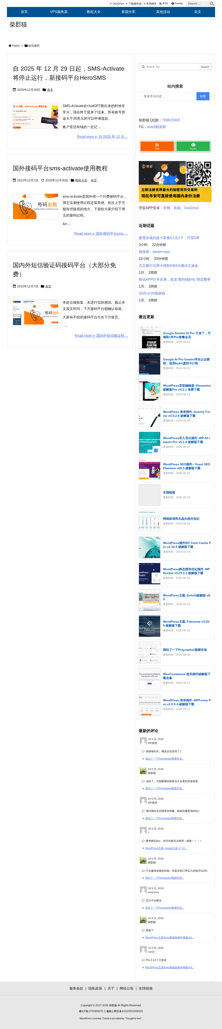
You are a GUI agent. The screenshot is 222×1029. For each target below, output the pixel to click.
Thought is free (133, 1018)
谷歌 (203, 96)
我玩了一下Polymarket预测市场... (164, 758)
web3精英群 (156, 127)
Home (16, 45)
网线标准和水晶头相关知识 (181, 518)
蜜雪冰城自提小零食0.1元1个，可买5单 (169, 238)
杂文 (50, 89)
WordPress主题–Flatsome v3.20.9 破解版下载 (186, 623)
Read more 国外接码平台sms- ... (101, 233)
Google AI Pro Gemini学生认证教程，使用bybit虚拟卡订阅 (186, 361)
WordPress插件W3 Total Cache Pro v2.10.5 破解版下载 (187, 545)
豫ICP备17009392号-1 (92, 1011)
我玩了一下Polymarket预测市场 (185, 649)
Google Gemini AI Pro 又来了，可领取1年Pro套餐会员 (187, 335)
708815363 (171, 120)
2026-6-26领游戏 (152, 293)
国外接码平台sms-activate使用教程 (60, 168)
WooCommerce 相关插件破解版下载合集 (187, 676)
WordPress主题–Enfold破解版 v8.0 (187, 597)
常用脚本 (151, 3)
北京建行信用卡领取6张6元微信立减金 (168, 265)
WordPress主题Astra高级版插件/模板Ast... (169, 937)
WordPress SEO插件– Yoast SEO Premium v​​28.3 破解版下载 (186, 466)
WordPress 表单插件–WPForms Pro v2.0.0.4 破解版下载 (187, 702)
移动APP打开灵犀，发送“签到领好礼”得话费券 (175, 279)
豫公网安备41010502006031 (126, 1011)
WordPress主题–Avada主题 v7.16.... (166, 848)
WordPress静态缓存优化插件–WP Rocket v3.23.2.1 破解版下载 (186, 571)
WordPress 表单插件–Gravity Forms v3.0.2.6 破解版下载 (186, 413)
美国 (177, 208)
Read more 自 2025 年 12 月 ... (102, 136)
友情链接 (169, 492)
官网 (166, 208)
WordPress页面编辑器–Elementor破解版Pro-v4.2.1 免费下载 (187, 387)
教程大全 (81, 180)
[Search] (212, 3)
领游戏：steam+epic (154, 252)
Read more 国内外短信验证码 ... (101, 335)
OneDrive (118, 3)
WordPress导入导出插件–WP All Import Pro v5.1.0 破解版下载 (186, 440)
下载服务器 (135, 3)
